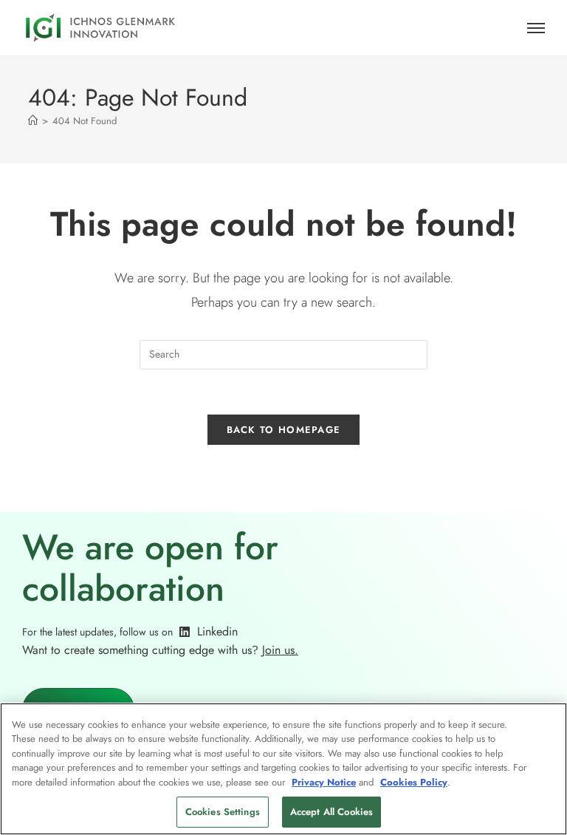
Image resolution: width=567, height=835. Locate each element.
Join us (278, 649)
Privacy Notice (324, 782)
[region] (283, 769)
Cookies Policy (413, 782)
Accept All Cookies (331, 812)
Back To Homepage (284, 430)
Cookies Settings (222, 812)
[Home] (33, 121)
